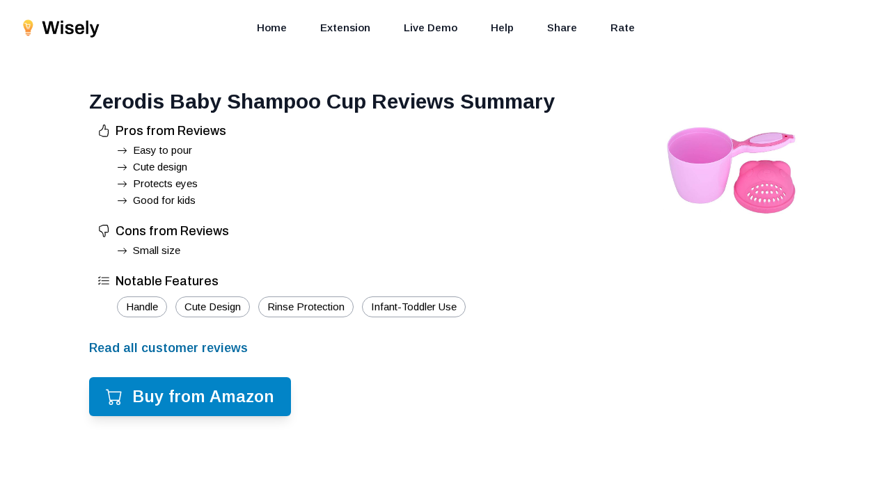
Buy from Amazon (203, 396)
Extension (345, 27)
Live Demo (430, 27)
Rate (622, 27)
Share (562, 27)
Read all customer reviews (168, 348)
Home (272, 27)
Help (502, 27)
